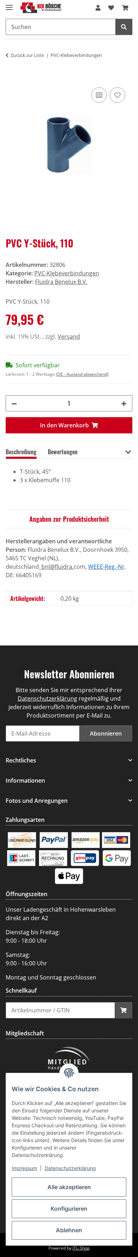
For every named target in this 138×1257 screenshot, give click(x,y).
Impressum (24, 1168)
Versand (69, 336)
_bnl (44, 567)
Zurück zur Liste (27, 55)
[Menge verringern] (14, 403)
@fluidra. (62, 567)
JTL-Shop (81, 1248)
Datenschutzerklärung (70, 1168)
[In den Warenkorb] (11, 78)
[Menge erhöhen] (124, 403)
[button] (98, 8)
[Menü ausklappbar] (9, 4)
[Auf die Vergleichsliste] (99, 95)
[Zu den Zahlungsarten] (22, 839)
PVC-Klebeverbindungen (66, 273)
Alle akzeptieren (69, 1187)
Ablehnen (69, 1230)
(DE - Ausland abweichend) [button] (82, 374)
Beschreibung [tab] (21, 452)
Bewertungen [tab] (62, 452)
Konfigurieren (69, 1208)
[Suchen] (123, 27)
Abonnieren (106, 733)
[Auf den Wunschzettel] (117, 95)
